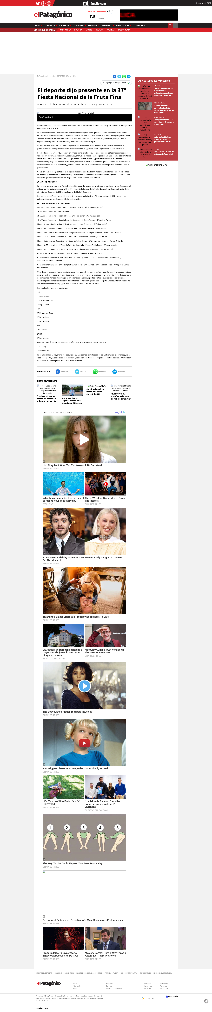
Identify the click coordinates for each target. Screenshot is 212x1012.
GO (122, 973)
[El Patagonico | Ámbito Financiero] (98, 3)
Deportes (92, 25)
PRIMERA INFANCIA (111, 973)
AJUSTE (89, 30)
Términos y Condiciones (114, 988)
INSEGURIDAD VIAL (159, 103)
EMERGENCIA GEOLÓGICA (162, 973)
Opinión (75, 988)
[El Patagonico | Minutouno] (86, 3)
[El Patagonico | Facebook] (43, 3)
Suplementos (164, 983)
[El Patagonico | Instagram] (49, 3)
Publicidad (163, 986)
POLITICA (78, 30)
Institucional (164, 988)
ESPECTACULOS (158, 86)
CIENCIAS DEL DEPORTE (43, 973)
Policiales (64, 25)
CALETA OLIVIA (124, 30)
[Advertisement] (106, 52)
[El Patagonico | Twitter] (38, 3)
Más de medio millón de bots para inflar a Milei (164, 153)
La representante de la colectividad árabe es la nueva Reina (164, 122)
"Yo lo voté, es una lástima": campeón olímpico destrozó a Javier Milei (46, 400)
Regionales (50, 25)
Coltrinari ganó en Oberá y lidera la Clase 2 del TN (95, 391)
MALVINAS (110, 30)
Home (37, 25)
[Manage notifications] (206, 1001)
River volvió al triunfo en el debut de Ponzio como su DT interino (121, 397)
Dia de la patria (131, 973)
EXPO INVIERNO (145, 973)
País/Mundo (78, 25)
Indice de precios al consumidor (89, 973)
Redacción (148, 988)
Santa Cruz (107, 25)
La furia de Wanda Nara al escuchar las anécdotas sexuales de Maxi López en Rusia (163, 92)
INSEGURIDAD (65, 30)
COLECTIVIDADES (159, 117)
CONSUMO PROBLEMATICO (64, 973)
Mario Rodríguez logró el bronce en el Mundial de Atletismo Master (72, 402)
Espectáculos (122, 25)
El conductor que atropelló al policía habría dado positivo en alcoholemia (164, 109)
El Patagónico (42, 76)
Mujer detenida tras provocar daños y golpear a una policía (162, 139)
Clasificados (139, 25)
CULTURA (99, 30)
